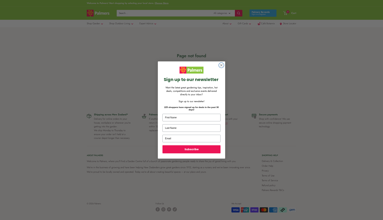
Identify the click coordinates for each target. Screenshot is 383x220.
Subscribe (191, 149)
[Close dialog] (221, 65)
